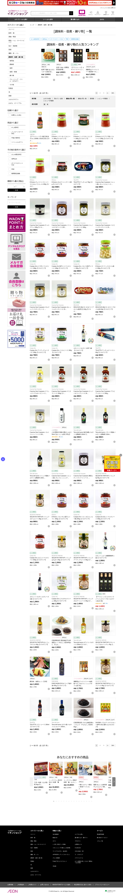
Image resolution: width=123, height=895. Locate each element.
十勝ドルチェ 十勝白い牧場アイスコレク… (85, 787)
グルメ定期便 (56, 858)
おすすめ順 (47, 98)
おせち (102, 19)
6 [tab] (66, 801)
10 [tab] (76, 801)
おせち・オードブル (15, 103)
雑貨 (10, 96)
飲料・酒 (11, 33)
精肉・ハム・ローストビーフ (16, 41)
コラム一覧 (100, 841)
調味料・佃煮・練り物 (45, 25)
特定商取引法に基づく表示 (82, 884)
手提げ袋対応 (15, 138)
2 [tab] (56, 801)
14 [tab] (86, 801)
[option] (45, 104)
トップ (32, 25)
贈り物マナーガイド (102, 837)
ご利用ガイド (32, 884)
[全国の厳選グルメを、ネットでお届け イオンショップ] (17, 12)
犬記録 (54, 866)
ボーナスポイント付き (56, 39)
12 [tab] (81, 801)
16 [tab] (91, 801)
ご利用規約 (20, 884)
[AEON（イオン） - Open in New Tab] (12, 891)
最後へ (113, 93)
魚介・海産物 (13, 46)
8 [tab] (71, 801)
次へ (108, 93)
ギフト (54, 841)
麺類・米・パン (14, 53)
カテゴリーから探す (20, 19)
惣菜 (10, 49)
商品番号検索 (100, 834)
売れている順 (58, 98)
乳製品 (11, 88)
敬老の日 (55, 837)
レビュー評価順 (48, 100)
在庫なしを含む (16, 115)
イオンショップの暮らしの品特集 (61, 847)
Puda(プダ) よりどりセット (60, 861)
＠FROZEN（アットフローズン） (61, 854)
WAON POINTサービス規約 (61, 884)
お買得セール (78, 844)
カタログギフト (14, 99)
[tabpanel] (41, 778)
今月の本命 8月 (79, 851)
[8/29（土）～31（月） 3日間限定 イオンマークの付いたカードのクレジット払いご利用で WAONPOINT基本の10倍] (61, 2)
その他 (12, 84)
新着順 (92, 98)
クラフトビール (79, 858)
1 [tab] (53, 801)
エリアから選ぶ (79, 834)
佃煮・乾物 (13, 72)
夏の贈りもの (75, 19)
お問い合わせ (44, 884)
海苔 (11, 68)
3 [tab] (58, 801)
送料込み (44, 39)
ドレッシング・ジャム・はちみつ (16, 80)
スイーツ (11, 29)
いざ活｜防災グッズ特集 (59, 844)
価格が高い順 (82, 98)
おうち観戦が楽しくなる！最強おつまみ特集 (83, 862)
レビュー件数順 (103, 98)
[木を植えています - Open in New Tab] (110, 891)
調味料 (12, 64)
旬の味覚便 (56, 834)
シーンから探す (48, 19)
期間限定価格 (75, 39)
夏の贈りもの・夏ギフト (81, 837)
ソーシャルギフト (17, 142)
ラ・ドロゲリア (79, 854)
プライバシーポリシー (102, 884)
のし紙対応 (15, 127)
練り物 (12, 75)
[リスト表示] (48, 104)
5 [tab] (63, 801)
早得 (67, 39)
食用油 (12, 60)
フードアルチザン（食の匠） (60, 851)
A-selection (78, 847)
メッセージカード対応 (17, 132)
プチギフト (78, 841)
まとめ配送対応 (35, 39)
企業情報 (10, 884)
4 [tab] (61, 801)
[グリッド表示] (44, 104)
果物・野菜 (12, 36)
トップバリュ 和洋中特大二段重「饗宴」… (55, 782)
